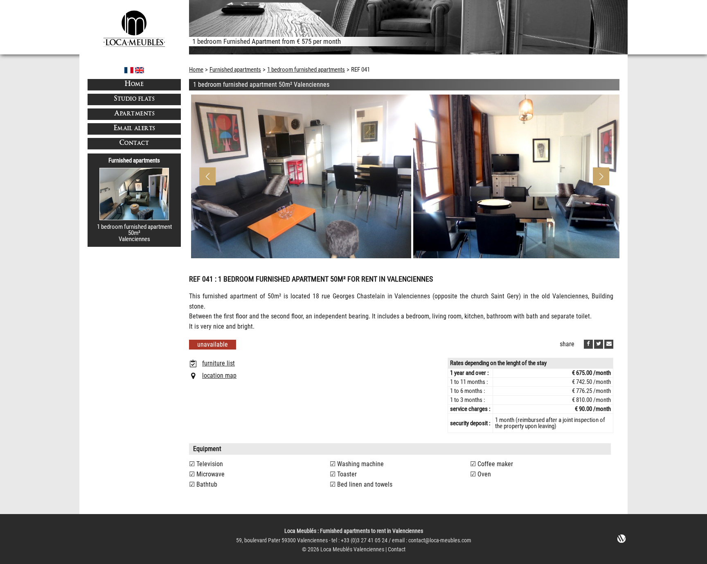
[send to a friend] (608, 344)
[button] (601, 176)
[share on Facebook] (588, 344)
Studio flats (134, 99)
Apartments (134, 114)
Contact (134, 143)
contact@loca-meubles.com (439, 540)
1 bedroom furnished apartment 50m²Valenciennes (134, 233)
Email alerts (134, 128)
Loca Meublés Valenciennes (352, 549)
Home (134, 84)
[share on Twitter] (598, 344)
